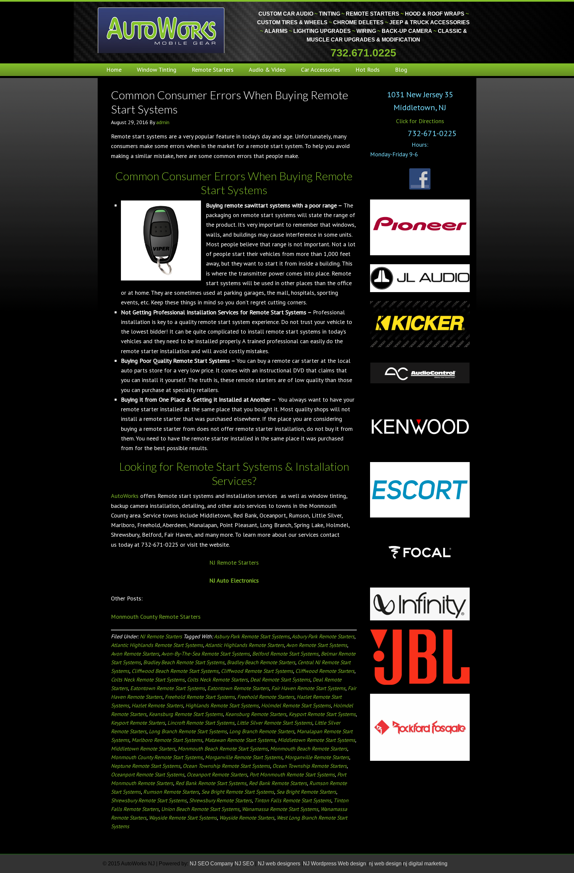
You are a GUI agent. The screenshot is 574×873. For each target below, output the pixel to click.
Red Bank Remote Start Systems (210, 783)
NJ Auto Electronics (234, 580)
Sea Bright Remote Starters (306, 791)
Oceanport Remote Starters (217, 774)
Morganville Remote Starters (317, 757)
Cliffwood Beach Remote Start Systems (175, 671)
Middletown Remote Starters (143, 748)
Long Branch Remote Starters (261, 731)
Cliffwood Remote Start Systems (257, 671)
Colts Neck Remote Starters (217, 679)
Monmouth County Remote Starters (156, 616)
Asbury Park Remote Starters (323, 636)
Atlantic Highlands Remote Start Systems (157, 645)
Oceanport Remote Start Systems (147, 774)
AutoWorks (125, 496)
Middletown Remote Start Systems (316, 740)
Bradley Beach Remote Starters (261, 662)
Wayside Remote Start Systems (183, 817)
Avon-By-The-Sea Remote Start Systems (205, 653)
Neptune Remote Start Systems (145, 765)
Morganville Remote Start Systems (243, 757)
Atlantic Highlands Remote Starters (244, 645)
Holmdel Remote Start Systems (296, 705)
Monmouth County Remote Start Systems (157, 757)
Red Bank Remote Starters (278, 783)
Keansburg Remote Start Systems (186, 714)
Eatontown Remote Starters (238, 688)
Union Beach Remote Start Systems (200, 809)
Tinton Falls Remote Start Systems (292, 800)
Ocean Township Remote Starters (309, 765)
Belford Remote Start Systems (285, 653)
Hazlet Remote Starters (157, 705)
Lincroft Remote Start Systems (201, 722)
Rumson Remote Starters (171, 791)
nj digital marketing (425, 863)
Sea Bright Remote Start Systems (237, 791)
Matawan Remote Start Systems (240, 740)
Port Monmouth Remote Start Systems (292, 774)
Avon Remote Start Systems (316, 645)
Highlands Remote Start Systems (222, 705)
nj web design (385, 863)
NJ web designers (280, 863)
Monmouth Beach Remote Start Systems (223, 748)
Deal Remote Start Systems (280, 679)
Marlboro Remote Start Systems (167, 740)
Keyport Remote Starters (138, 722)
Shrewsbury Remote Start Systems (149, 800)
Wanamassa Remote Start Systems (280, 809)
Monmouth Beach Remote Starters (308, 748)
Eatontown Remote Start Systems (167, 688)
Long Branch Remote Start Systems (188, 731)
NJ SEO (245, 863)
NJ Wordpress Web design (335, 863)
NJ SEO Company (211, 863)
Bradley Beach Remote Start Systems (184, 662)
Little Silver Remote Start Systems (274, 722)
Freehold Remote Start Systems (200, 696)
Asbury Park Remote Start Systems (252, 636)
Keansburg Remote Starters (255, 714)
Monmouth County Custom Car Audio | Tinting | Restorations (162, 30)
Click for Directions (420, 121)
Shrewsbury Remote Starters (220, 800)
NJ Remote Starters (234, 562)
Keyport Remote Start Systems (322, 714)
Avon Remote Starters (135, 653)
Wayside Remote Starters (246, 817)
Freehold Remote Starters (265, 696)
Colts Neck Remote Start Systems (148, 679)
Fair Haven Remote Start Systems (308, 688)
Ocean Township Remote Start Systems (226, 765)
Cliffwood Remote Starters (324, 671)
